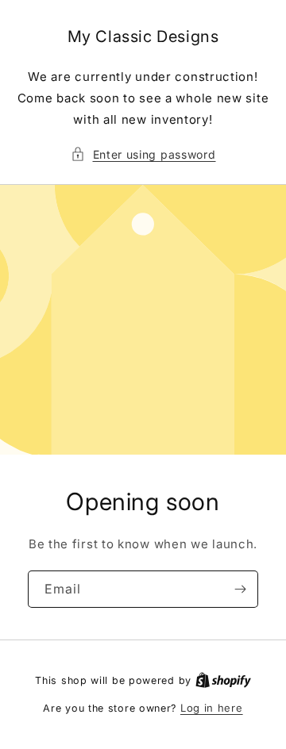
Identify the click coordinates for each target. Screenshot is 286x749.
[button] (143, 154)
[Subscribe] (239, 589)
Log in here (211, 707)
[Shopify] (223, 680)
